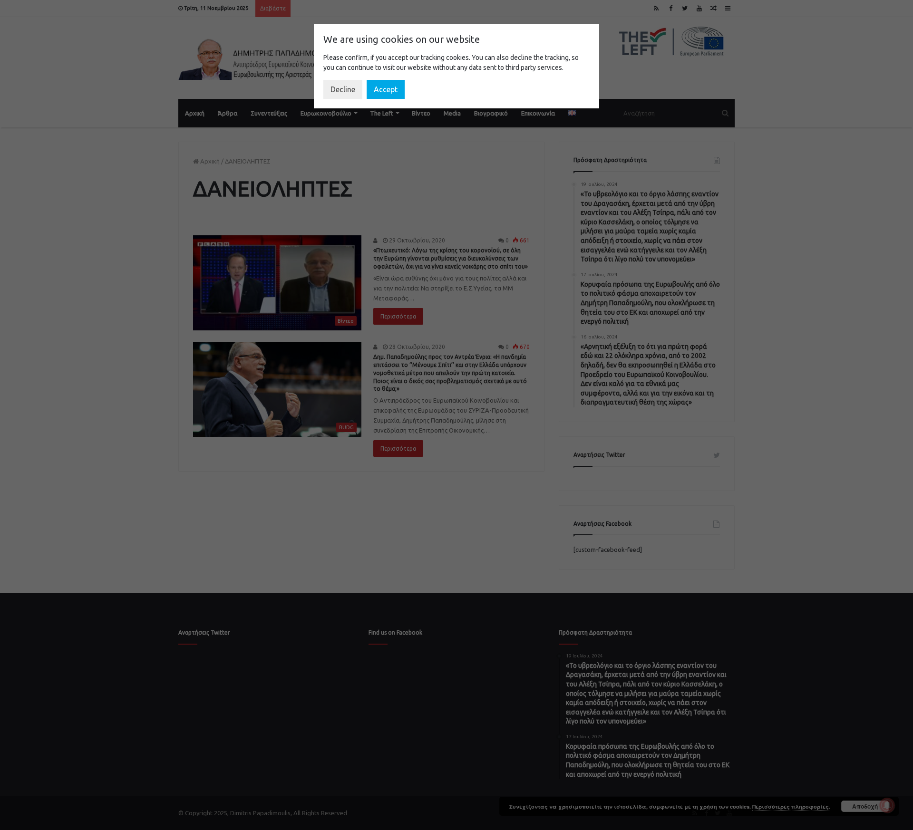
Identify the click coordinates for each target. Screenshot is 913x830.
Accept (386, 89)
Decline (342, 89)
